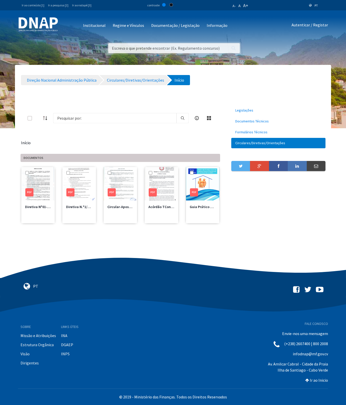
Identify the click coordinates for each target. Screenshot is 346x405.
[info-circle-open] (197, 118)
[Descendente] (47, 118)
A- (234, 6)
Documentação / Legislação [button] (175, 25)
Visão (25, 353)
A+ (245, 5)
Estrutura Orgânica (37, 344)
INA (64, 335)
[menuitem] (278, 110)
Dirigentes (30, 362)
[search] (182, 118)
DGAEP (67, 344)
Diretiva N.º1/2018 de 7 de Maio (90, 207)
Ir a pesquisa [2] (58, 5)
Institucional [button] (94, 25)
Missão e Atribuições (38, 335)
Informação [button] (217, 25)
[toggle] (38, 118)
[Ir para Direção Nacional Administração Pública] (38, 24)
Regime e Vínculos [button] (128, 25)
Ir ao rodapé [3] (81, 5)
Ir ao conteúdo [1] (33, 5)
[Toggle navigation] (65, 25)
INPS (65, 353)
